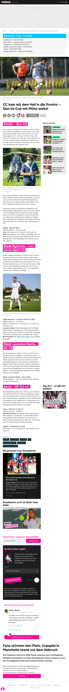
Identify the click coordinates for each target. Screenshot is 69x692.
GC (29, 439)
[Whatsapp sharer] (11, 496)
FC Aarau (11, 31)
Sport (4, 31)
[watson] (6, 2)
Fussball (21, 443)
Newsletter (11, 685)
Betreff (6, 567)
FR (63, 2)
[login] (3, 689)
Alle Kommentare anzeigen (22, 637)
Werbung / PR (23, 685)
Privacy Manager (34, 688)
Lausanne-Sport (10, 446)
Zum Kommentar (14, 630)
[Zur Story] (34, 661)
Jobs (31, 685)
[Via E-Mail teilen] (13, 115)
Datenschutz (57, 685)
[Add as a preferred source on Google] (32, 115)
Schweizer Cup (10, 443)
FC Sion (23, 439)
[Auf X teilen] (9, 496)
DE (58, 2)
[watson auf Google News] (43, 115)
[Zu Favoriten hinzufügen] (23, 115)
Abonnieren (33, 541)
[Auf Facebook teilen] (4, 115)
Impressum (40, 685)
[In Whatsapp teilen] (9, 115)
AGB (48, 685)
